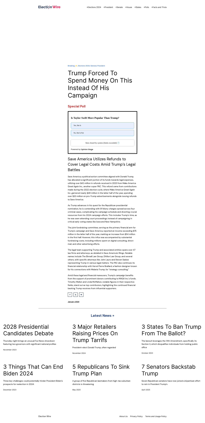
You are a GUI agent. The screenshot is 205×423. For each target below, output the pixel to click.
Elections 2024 (84, 66)
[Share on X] (75, 295)
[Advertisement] (102, 44)
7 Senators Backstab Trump (168, 370)
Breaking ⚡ (72, 66)
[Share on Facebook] (70, 295)
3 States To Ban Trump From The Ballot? (171, 330)
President (101, 66)
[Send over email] (81, 295)
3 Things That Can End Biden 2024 (33, 370)
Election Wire (44, 416)
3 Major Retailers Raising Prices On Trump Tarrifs (95, 333)
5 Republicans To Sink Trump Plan (101, 370)
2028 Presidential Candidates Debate (28, 330)
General (93, 66)
